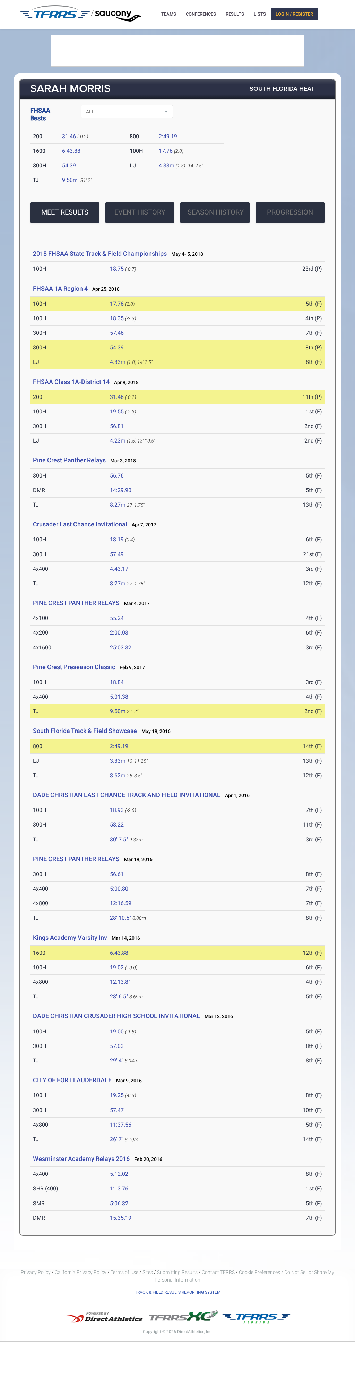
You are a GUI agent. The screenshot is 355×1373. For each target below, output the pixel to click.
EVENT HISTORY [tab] (139, 212)
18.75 (117, 268)
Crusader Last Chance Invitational (80, 524)
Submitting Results (177, 1272)
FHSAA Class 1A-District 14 (71, 381)
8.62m (117, 775)
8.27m (117, 504)
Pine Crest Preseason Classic (74, 667)
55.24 (117, 618)
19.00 (117, 1031)
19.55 (117, 411)
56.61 (117, 874)
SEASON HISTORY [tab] (216, 212)
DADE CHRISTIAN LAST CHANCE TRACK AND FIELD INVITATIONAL (126, 794)
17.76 (166, 151)
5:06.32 (119, 1203)
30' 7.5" (119, 839)
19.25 (117, 1095)
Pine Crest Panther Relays (69, 460)
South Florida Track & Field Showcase (85, 730)
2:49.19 (168, 136)
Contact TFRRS (219, 1272)
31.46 (69, 136)
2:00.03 (119, 632)
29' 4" (116, 1060)
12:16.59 (120, 903)
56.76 (117, 475)
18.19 (117, 539)
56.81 (117, 426)
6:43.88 (71, 151)
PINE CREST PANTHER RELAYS (76, 602)
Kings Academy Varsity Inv (70, 937)
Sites (147, 1272)
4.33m (166, 165)
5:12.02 (119, 1174)
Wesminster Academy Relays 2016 (81, 1158)
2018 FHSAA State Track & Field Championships (100, 253)
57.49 (117, 554)
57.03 (117, 1046)
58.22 (117, 824)
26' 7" (116, 1139)
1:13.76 (119, 1188)
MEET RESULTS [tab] (64, 212)
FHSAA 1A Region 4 (60, 288)
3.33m (117, 761)
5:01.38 (119, 696)
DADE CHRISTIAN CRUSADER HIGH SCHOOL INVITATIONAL (116, 1016)
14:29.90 (120, 490)
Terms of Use (124, 1272)
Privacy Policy (36, 1272)
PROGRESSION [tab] (290, 212)
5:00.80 (119, 888)
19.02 (117, 967)
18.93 (117, 810)
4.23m (117, 440)
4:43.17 (119, 569)
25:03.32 (120, 647)
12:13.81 (120, 982)
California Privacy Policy (80, 1272)
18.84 (117, 682)
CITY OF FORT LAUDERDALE (72, 1080)
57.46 (117, 333)
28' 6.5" (119, 996)
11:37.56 (120, 1124)
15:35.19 (120, 1218)
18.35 (117, 318)
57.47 (117, 1110)
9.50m (70, 180)
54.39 (69, 165)
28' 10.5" (120, 918)
